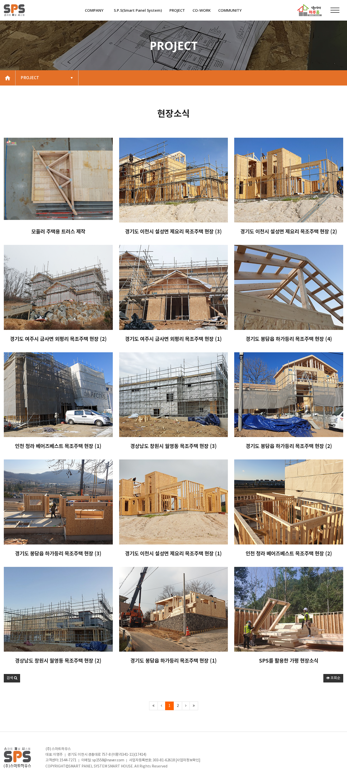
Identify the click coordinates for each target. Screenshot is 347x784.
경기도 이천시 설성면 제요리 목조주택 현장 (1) (173, 554)
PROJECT (30, 78)
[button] (12, 678)
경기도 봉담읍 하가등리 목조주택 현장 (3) (58, 554)
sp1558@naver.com (108, 760)
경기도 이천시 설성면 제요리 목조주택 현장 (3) (173, 232)
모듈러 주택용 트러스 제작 (58, 232)
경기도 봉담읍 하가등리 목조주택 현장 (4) (289, 339)
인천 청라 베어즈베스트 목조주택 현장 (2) (289, 554)
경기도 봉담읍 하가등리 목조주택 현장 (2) (289, 446)
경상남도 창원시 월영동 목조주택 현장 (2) (58, 661)
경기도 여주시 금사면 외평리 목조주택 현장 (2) (58, 339)
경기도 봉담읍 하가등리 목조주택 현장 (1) (173, 661)
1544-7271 (67, 760)
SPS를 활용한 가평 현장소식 (288, 661)
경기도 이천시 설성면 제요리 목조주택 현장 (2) (288, 232)
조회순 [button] (335, 678)
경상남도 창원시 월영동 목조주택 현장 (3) (173, 446)
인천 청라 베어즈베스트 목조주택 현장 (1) (58, 446)
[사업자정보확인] (188, 760)
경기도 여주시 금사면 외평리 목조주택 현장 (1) (173, 339)
